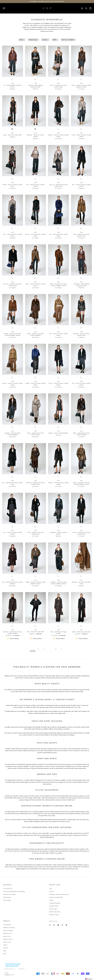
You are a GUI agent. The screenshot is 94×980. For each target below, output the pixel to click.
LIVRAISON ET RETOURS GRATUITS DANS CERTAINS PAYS (47, 1)
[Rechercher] (86, 8)
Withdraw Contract (54, 915)
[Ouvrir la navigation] (4, 8)
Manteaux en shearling (9, 927)
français (21, 969)
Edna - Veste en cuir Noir (81, 632)
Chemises (5, 948)
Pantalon (5, 945)
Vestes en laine (7, 942)
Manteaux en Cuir (7, 933)
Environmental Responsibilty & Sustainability (14, 891)
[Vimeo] (62, 925)
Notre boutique (7, 897)
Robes (4, 951)
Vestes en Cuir (7, 936)
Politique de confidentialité (56, 897)
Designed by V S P (9, 975)
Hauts (4, 954)
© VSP (6, 973)
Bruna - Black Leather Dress (58, 433)
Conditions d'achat (53, 906)
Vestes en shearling (8, 930)
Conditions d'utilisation (54, 903)
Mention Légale (53, 909)
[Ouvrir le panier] (90, 8)
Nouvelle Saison (7, 925)
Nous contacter (7, 900)
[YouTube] (58, 925)
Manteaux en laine (7, 939)
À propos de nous (7, 888)
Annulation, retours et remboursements (59, 894)
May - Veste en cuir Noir (35, 631)
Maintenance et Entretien (9, 894)
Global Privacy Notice (54, 912)
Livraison (51, 891)
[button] (22, 40)
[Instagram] (49, 925)
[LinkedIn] (66, 925)
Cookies (51, 900)
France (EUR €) (9, 969)
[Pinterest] (54, 925)
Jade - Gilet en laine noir (12, 135)
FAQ (50, 888)
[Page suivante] (61, 649)
